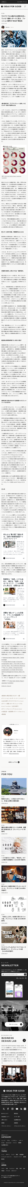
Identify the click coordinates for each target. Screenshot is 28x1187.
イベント (15, 1142)
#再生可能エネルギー (12, 695)
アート (2, 1154)
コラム (8, 1140)
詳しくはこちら (20, 978)
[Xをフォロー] (3, 1109)
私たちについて (4, 1113)
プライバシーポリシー (6, 1126)
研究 (15, 467)
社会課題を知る (17, 1119)
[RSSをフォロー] (21, 1108)
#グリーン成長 (5, 703)
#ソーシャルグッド (21, 698)
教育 (17, 1154)
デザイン (8, 1154)
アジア (2, 1168)
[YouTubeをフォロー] (17, 1109)
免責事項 (16, 1123)
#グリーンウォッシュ (19, 711)
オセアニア (13, 1170)
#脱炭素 (3, 695)
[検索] (25, 6)
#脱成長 (3, 714)
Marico (7, 27)
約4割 (18, 52)
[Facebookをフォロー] (8, 1109)
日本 (7, 1168)
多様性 (24, 1156)
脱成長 (16, 445)
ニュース (3, 1140)
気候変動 (21, 1154)
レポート (21, 1140)
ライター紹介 (17, 1116)
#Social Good (18, 709)
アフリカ (8, 1170)
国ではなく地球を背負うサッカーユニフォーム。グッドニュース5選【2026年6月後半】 (13, 888)
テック (12, 1154)
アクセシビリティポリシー (20, 1126)
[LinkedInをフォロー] (25, 1109)
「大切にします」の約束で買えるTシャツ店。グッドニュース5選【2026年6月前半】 (13, 919)
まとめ (2, 13)
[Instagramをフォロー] (12, 1109)
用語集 (2, 1123)
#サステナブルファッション (16, 701)
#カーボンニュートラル (16, 703)
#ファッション (5, 698)
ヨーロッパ (11, 1168)
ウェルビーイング (18, 1156)
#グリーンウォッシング (7, 709)
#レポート (12, 698)
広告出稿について (5, 1116)
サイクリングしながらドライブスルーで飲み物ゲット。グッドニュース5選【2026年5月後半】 (13, 949)
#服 (19, 695)
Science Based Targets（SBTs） (16, 127)
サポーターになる (13, 1024)
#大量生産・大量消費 (7, 711)
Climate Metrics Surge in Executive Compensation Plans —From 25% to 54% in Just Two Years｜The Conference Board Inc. (13, 663)
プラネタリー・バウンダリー (14, 443)
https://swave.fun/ (14, 753)
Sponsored (8, 1142)
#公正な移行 (4, 701)
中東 (21, 1168)
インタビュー (14, 1140)
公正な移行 (14, 281)
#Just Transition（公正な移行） (10, 706)
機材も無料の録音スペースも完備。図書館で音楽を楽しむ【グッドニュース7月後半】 (13, 829)
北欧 (17, 1168)
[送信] (25, 974)
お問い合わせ (4, 1119)
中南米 (2, 1170)
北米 (24, 1168)
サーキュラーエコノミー (6, 1156)
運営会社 (16, 1113)
